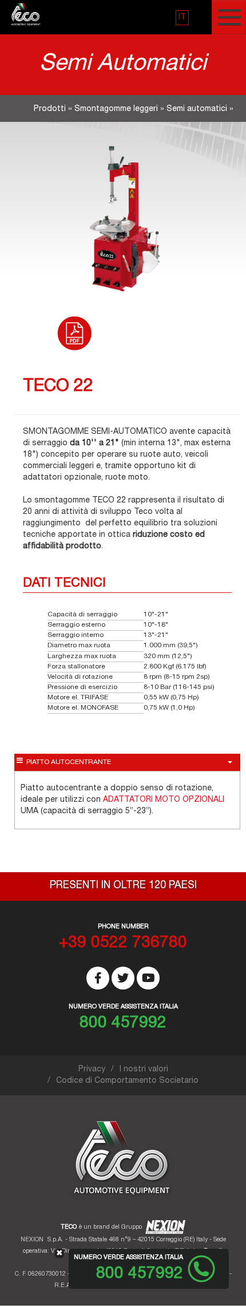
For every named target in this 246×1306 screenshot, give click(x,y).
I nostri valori (144, 1070)
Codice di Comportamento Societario (127, 1081)
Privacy (91, 1070)
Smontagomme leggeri (116, 109)
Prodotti (50, 109)
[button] (182, 17)
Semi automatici (196, 109)
